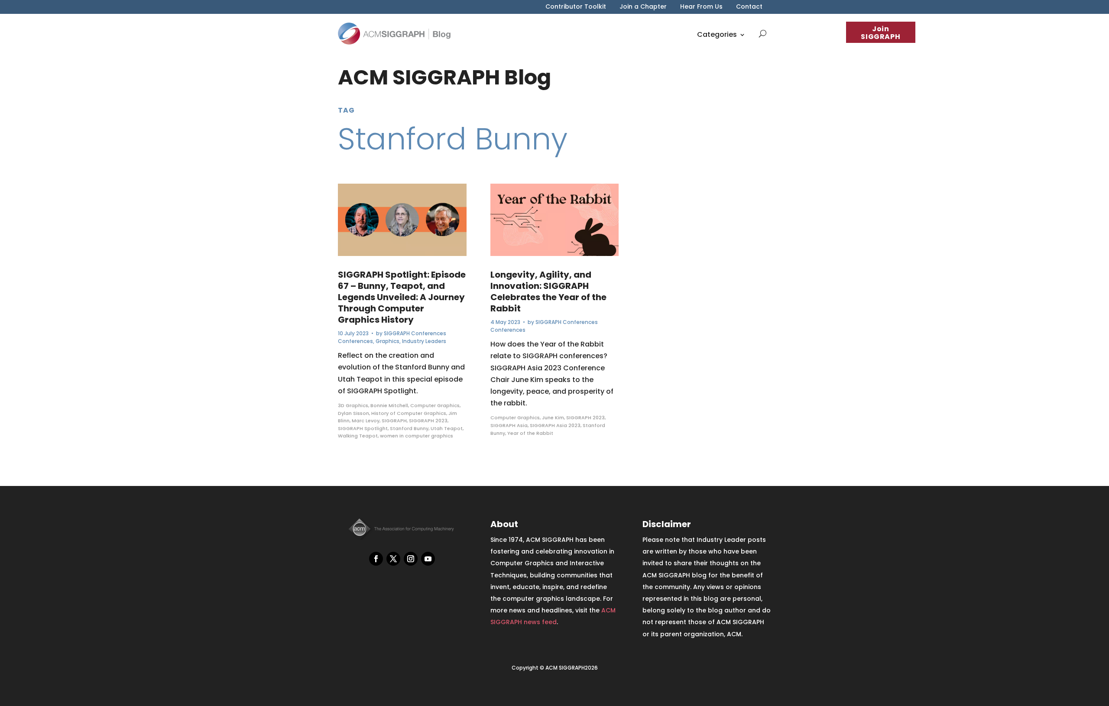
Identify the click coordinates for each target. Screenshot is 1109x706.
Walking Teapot (358, 435)
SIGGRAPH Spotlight (363, 428)
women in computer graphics (416, 435)
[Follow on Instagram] (411, 559)
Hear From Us (701, 7)
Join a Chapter (643, 7)
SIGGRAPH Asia (509, 425)
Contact (749, 7)
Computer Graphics (435, 405)
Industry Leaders (424, 341)
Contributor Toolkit (575, 7)
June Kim (553, 417)
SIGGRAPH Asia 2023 (555, 425)
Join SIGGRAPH (880, 33)
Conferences (355, 341)
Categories (717, 34)
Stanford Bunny (409, 428)
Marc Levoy (365, 420)
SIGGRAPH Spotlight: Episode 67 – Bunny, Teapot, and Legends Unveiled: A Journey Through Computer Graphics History (402, 297)
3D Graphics (353, 405)
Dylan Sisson (353, 413)
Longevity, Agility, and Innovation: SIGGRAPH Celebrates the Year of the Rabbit (548, 291)
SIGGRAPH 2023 (428, 420)
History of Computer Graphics (408, 413)
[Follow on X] (393, 559)
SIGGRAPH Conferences (415, 333)
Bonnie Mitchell (389, 405)
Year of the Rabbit (530, 433)
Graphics (387, 341)
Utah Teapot (447, 428)
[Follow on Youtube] (428, 559)
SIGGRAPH (394, 420)
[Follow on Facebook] (376, 559)
